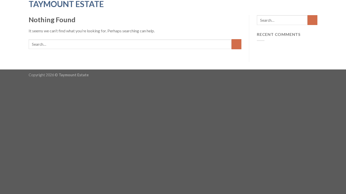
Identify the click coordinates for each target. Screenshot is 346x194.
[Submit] (236, 44)
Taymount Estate (66, 4)
